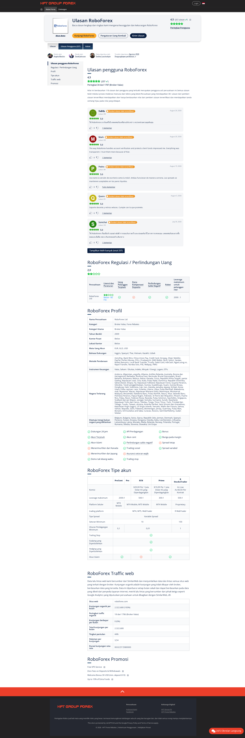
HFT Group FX (166, 709)
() (181, 19)
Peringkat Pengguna (180, 27)
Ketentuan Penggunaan (127, 727)
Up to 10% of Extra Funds (98, 679)
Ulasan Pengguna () (70, 46)
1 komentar (107, 128)
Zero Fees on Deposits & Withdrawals (104, 671)
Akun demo (60, 36)
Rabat (87, 46)
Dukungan (62, 9)
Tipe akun (55, 75)
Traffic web (55, 79)
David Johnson (80, 56)
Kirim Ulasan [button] (138, 35)
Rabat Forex (50, 9)
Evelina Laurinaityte (103, 56)
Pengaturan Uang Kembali (113, 35)
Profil (53, 71)
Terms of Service (147, 723)
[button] (203, 3)
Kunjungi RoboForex (84, 35)
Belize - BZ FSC (108, 298)
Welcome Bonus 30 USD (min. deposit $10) (106, 675)
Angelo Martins (59, 56)
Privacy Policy (132, 723)
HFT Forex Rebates (168, 712)
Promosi (54, 83)
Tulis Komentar (108, 187)
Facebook (130, 712)
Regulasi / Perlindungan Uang (64, 67)
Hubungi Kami (131, 709)
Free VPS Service (94, 667)
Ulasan (53, 46)
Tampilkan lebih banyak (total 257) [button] (106, 250)
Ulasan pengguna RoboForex (65, 63)
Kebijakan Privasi (144, 727)
